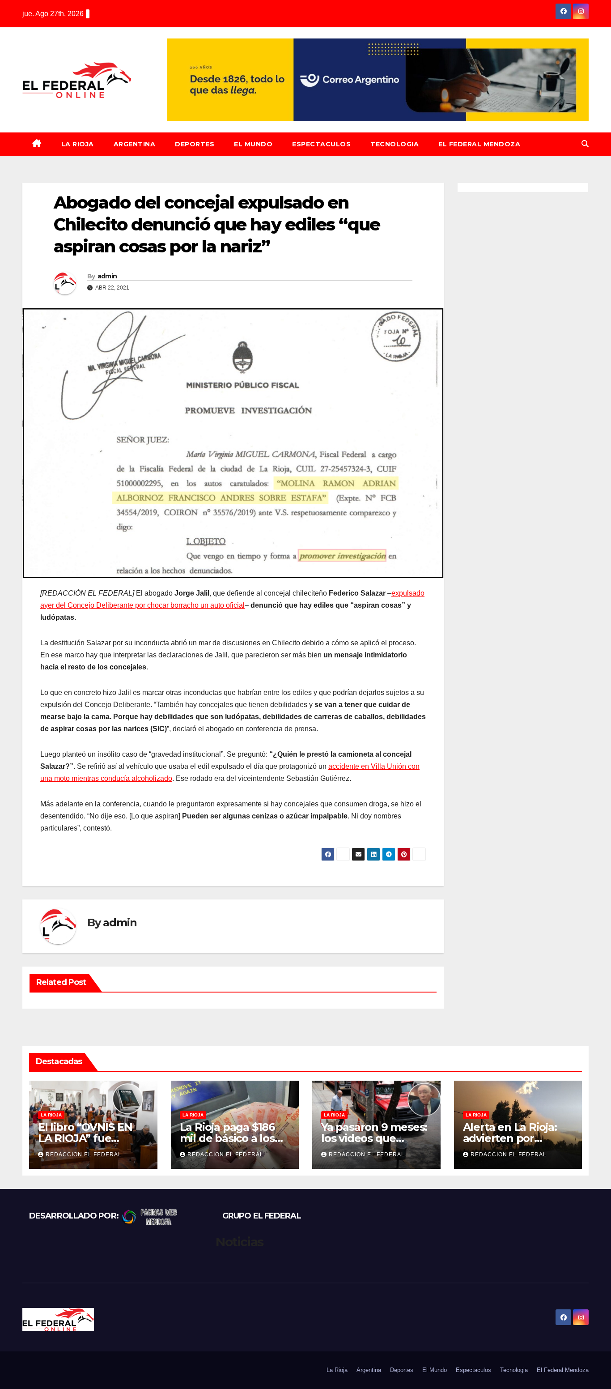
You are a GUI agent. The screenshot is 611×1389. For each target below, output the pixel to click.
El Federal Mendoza (479, 144)
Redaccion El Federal (84, 1154)
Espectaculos (321, 144)
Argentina (135, 144)
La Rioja (77, 144)
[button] (585, 144)
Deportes (194, 144)
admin (107, 276)
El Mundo (253, 144)
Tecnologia (394, 144)
